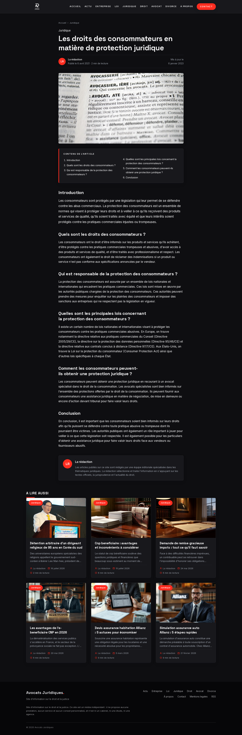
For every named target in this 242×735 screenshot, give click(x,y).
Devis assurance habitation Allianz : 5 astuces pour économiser (120, 630)
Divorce (171, 6)
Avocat (156, 6)
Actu (88, 6)
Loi (117, 6)
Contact (206, 6)
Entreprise (103, 6)
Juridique (129, 6)
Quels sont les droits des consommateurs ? (91, 165)
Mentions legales (199, 696)
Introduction (73, 160)
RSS (214, 696)
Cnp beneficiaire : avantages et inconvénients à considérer (117, 545)
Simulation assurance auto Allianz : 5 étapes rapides (179, 630)
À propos (186, 6)
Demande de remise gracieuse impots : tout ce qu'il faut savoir (184, 545)
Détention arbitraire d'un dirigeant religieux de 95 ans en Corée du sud (56, 545)
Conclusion (132, 177)
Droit (144, 6)
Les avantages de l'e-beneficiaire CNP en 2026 (48, 630)
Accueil (75, 6)
